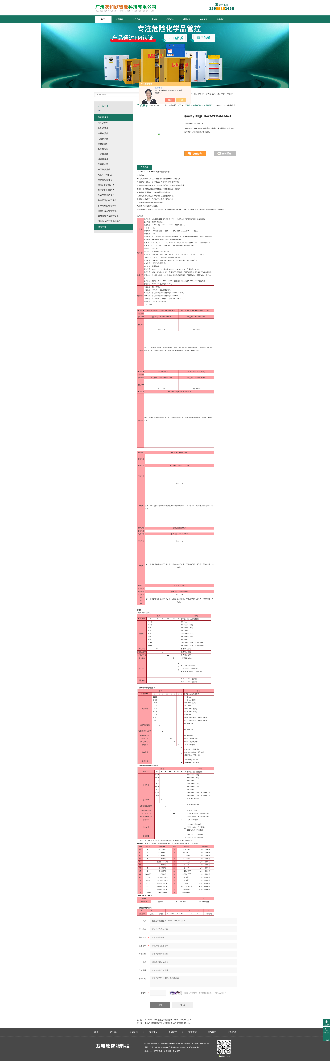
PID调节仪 (103, 123)
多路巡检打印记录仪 (107, 205)
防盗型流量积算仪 (106, 195)
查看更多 (102, 227)
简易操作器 (103, 164)
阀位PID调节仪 (105, 175)
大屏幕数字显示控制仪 (108, 216)
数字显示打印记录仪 (107, 200)
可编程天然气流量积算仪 (109, 221)
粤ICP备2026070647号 (200, 1044)
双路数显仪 (103, 144)
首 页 (96, 1032)
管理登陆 (167, 1051)
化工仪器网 (157, 1051)
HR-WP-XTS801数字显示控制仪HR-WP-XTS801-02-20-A (167, 1023)
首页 (179, 105)
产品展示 (119, 19)
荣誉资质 (187, 19)
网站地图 (176, 1051)
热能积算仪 (103, 128)
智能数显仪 (208, 105)
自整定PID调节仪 (106, 185)
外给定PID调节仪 (106, 190)
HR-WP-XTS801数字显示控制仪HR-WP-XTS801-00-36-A (168, 1020)
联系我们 (220, 19)
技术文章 (153, 19)
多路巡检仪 (103, 159)
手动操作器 (103, 154)
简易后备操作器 (105, 180)
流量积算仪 (103, 133)
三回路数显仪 (104, 169)
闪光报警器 (103, 139)
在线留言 (203, 19)
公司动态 (170, 19)
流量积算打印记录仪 (107, 211)
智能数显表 (197, 105)
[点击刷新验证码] (175, 993)
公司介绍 (136, 19)
